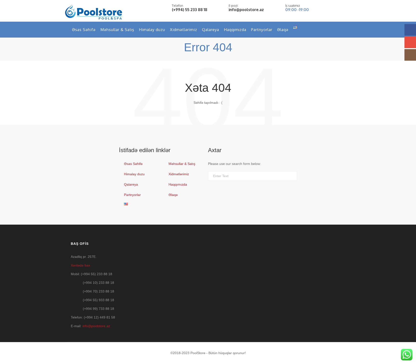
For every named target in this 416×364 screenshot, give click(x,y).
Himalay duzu (152, 29)
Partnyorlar (261, 29)
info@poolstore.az (246, 9)
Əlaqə (282, 29)
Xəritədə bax (80, 265)
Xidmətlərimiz (183, 29)
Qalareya (210, 29)
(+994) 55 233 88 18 (189, 9)
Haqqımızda (235, 29)
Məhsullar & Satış (117, 29)
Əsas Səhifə (84, 29)
